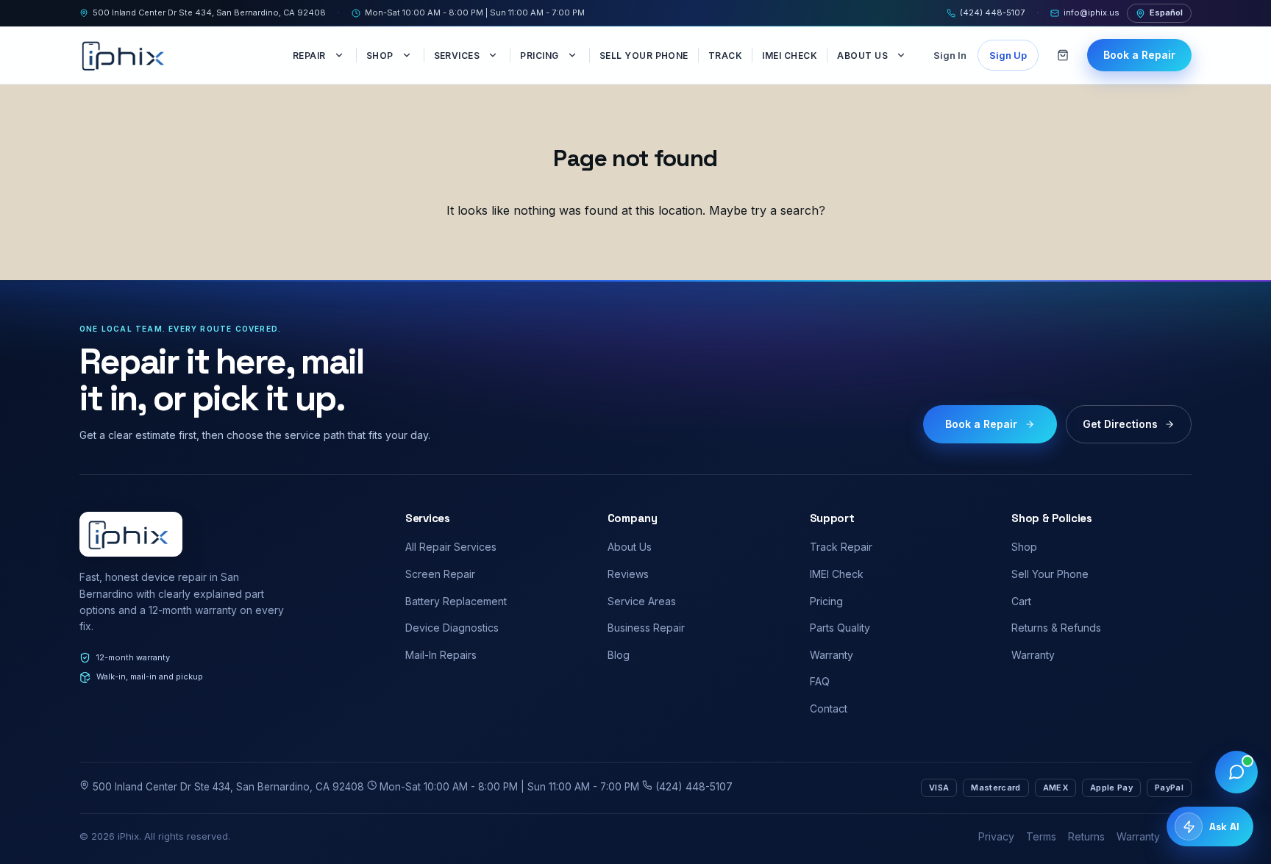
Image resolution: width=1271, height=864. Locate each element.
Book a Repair (1139, 55)
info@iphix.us (1091, 12)
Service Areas (642, 601)
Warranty (831, 655)
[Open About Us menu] (902, 55)
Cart (1021, 601)
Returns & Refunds (1056, 627)
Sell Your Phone (643, 55)
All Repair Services (450, 546)
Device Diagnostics (452, 627)
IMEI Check (789, 55)
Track (725, 55)
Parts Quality (840, 627)
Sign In (949, 55)
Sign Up (1008, 55)
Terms (1041, 836)
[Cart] (1063, 55)
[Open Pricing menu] (573, 55)
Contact (828, 708)
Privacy (996, 836)
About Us (862, 55)
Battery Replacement (456, 601)
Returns (1086, 836)
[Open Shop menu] (408, 55)
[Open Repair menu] (340, 55)
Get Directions (1120, 424)
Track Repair (841, 546)
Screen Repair (440, 574)
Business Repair (646, 627)
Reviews (628, 574)
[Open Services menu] (494, 55)
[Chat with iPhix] (1236, 772)
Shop (380, 55)
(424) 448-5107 (992, 12)
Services (457, 55)
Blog (619, 655)
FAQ (820, 681)
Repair (309, 55)
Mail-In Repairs (441, 655)
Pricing (539, 55)
